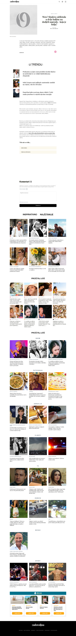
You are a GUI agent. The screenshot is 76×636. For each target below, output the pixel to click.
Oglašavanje (47, 630)
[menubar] (62, 2)
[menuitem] (62, 2)
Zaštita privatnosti (40, 630)
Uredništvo (33, 630)
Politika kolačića (54, 630)
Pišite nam (21, 630)
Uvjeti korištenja (26, 630)
